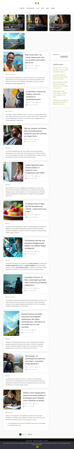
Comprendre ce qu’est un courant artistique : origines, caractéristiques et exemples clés (37, 26)
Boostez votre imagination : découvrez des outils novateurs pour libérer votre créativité (14, 26)
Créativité (21, 8)
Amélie (39, 65)
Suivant (30, 434)
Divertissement (30, 8)
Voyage (53, 8)
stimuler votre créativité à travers (27, 419)
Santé (47, 8)
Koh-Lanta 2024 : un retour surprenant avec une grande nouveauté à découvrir (60, 69)
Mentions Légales (38, 440)
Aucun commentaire (32, 68)
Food (37, 8)
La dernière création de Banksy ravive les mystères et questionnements (60, 77)
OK (37, 446)
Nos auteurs (29, 440)
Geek (42, 8)
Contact (46, 440)
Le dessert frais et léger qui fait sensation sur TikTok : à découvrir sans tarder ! (60, 102)
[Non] (72, 445)
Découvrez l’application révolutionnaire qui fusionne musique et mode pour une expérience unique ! (60, 26)
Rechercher (56, 54)
